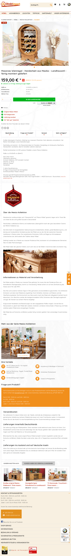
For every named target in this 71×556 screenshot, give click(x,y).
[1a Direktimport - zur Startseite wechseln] (11, 5)
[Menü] (68, 529)
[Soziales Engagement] (33, 550)
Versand (44, 133)
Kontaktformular (19, 393)
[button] (46, 104)
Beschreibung (10, 133)
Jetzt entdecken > (23, 355)
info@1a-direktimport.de (13, 515)
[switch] (65, 540)
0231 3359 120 (59, 393)
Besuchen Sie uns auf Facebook (13, 522)
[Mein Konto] (60, 4)
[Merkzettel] (55, 4)
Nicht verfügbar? (61, 133)
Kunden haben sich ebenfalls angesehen (38, 463)
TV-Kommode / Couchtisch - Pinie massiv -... (57, 484)
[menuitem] (41, 5)
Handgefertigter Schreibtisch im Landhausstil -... (35, 484)
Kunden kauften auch (11, 463)
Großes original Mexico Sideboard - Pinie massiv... (12, 484)
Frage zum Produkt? (27, 133)
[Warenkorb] (64, 4)
